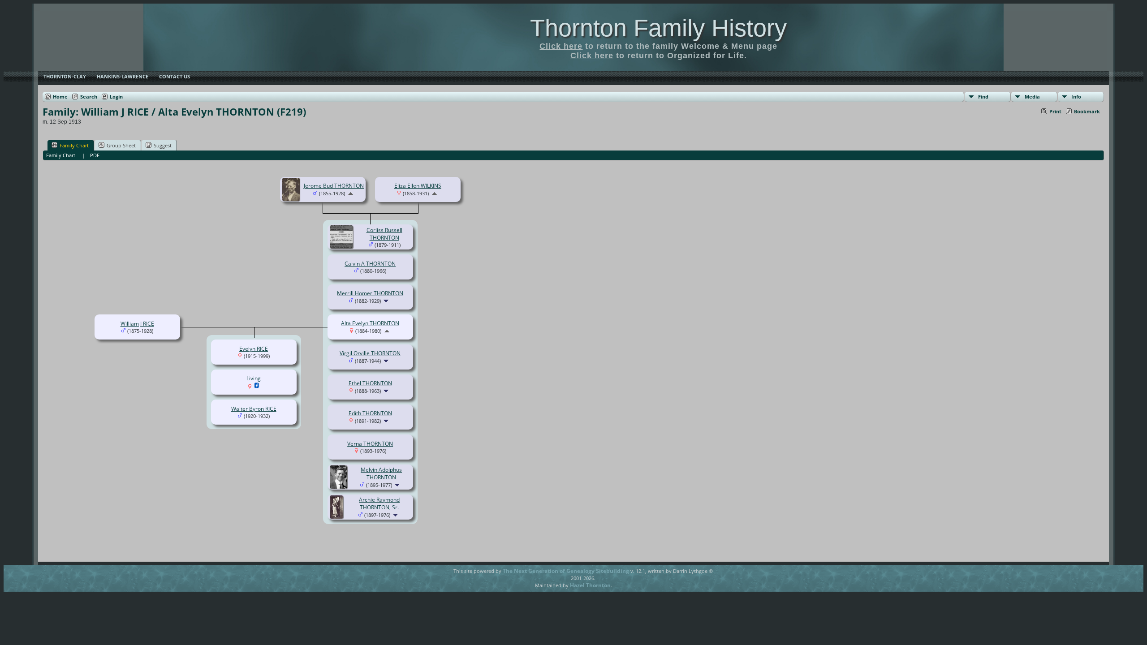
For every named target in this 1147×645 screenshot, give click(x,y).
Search (88, 96)
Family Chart (74, 145)
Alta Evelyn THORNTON (370, 323)
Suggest (163, 145)
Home (60, 96)
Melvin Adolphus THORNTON (381, 473)
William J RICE (137, 323)
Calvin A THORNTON (370, 263)
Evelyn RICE (253, 349)
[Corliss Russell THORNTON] (343, 246)
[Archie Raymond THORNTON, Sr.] (338, 516)
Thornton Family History (658, 27)
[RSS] (438, 574)
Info (1076, 96)
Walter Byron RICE (253, 409)
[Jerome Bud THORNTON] (292, 199)
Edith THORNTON (370, 413)
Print (1055, 111)
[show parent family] (350, 193)
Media (1032, 96)
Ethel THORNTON (370, 383)
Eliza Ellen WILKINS (417, 185)
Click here (560, 46)
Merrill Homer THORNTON (370, 293)
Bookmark (1087, 111)
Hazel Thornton (590, 585)
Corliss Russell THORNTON (384, 233)
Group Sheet (121, 145)
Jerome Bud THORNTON (334, 185)
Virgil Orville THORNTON (370, 353)
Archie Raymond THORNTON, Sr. (379, 503)
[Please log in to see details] (257, 386)
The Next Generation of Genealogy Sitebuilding (566, 571)
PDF (94, 155)
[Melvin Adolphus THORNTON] (340, 486)
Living (253, 378)
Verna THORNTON (370, 443)
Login (116, 96)
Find (983, 96)
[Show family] (387, 301)
